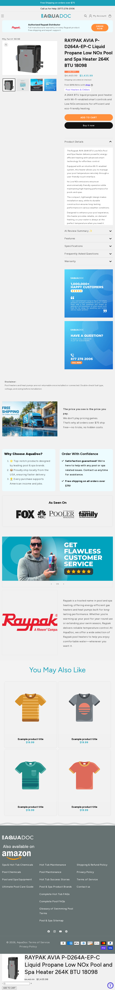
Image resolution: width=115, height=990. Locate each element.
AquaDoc (22, 942)
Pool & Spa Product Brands (55, 886)
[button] (85, 16)
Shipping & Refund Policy (92, 864)
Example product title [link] (30, 739)
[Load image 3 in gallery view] (23, 85)
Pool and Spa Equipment (17, 879)
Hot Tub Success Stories (54, 879)
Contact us (83, 886)
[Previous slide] (51, 584)
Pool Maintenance (50, 872)
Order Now (100, 27)
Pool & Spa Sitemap (51, 920)
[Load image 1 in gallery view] (9, 85)
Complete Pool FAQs (52, 901)
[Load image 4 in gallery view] (50, 85)
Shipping (68, 80)
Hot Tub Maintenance (52, 864)
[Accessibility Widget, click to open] (110, 985)
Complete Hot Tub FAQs (54, 894)
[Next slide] (64, 584)
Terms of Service (87, 879)
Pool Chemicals (11, 872)
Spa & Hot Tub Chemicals (17, 864)
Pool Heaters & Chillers (78, 89)
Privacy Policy (85, 872)
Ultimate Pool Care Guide (17, 886)
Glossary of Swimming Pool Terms (56, 911)
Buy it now (89, 125)
